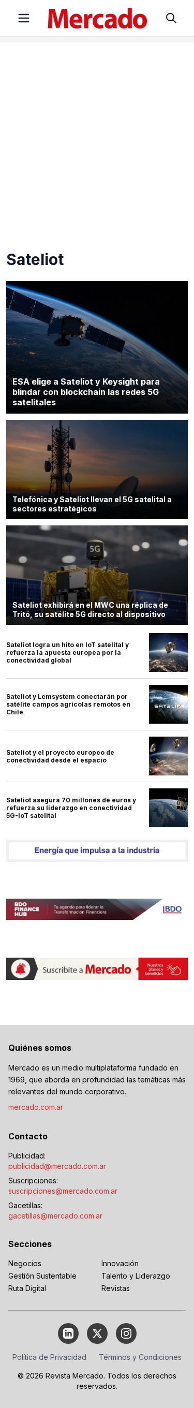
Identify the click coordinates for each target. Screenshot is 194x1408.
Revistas (115, 1288)
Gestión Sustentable (42, 1275)
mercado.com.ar (35, 1107)
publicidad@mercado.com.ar (57, 1166)
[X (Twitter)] (97, 1333)
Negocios (24, 1263)
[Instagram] (126, 1333)
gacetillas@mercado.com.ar (55, 1215)
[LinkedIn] (68, 1333)
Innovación (120, 1263)
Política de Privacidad (49, 1357)
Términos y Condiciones (140, 1357)
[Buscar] (171, 18)
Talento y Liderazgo (135, 1275)
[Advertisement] (97, 139)
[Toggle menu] (23, 18)
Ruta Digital (27, 1288)
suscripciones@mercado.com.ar (62, 1190)
